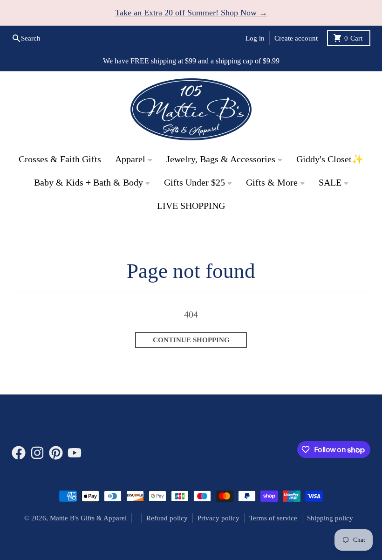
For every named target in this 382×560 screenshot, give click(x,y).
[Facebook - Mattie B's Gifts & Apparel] (19, 453)
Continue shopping (191, 340)
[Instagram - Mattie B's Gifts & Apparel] (37, 453)
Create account (296, 38)
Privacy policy (218, 518)
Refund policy (167, 518)
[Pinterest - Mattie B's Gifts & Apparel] (56, 453)
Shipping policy (330, 518)
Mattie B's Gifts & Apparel (88, 518)
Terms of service (273, 518)
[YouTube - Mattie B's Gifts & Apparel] (75, 453)
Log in (255, 38)
